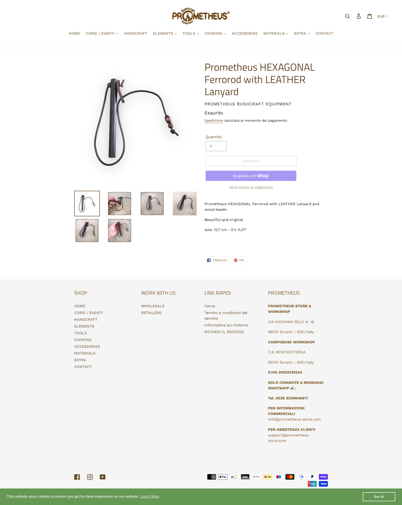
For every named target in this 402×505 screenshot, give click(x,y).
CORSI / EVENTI (88, 313)
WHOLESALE (152, 306)
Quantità (213, 137)
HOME (79, 306)
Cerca (209, 306)
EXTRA (80, 360)
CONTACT (83, 367)
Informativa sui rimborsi (226, 325)
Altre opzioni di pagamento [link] (251, 187)
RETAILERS (151, 313)
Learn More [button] (150, 496)
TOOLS (80, 333)
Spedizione (213, 120)
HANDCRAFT (85, 319)
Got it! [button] (379, 496)
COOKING (83, 340)
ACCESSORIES (87, 346)
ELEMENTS (84, 326)
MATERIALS (84, 353)
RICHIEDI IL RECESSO (224, 332)
